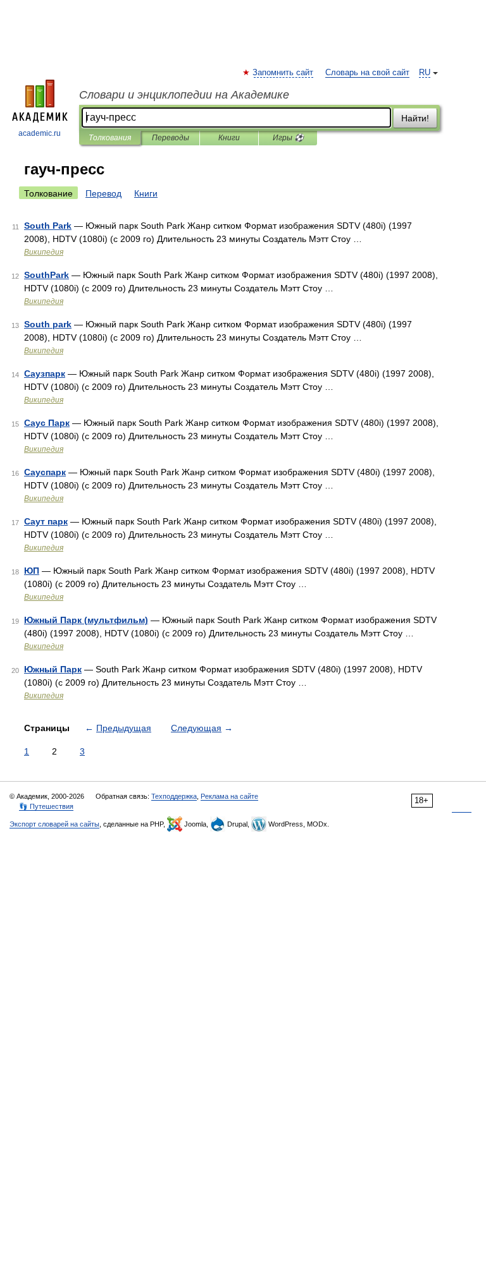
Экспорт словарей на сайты (54, 824)
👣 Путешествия (46, 806)
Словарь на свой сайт (367, 72)
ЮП (31, 571)
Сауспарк (45, 472)
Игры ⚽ (288, 137)
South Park (48, 226)
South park (48, 324)
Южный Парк (53, 669)
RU (424, 72)
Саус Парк (47, 423)
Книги (229, 137)
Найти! (415, 118)
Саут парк (46, 521)
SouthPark (46, 275)
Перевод (103, 193)
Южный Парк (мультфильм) (86, 620)
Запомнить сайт (283, 72)
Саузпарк (44, 373)
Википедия (43, 252)
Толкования (110, 137)
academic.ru (39, 133)
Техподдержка (174, 796)
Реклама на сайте (229, 796)
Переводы (170, 137)
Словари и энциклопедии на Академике (184, 94)
